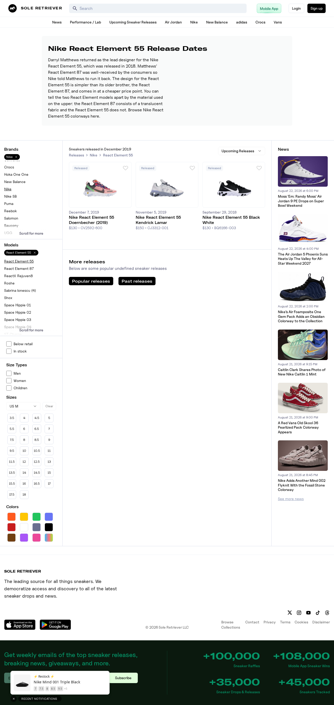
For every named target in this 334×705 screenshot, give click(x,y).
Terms (285, 622)
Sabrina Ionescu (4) (20, 290)
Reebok (10, 211)
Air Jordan (173, 22)
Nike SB (10, 196)
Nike (194, 22)
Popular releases (91, 281)
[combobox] (23, 406)
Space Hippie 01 (17, 305)
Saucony (11, 225)
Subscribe (123, 678)
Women (20, 380)
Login (296, 8)
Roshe (9, 283)
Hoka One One (16, 174)
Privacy (270, 622)
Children (20, 388)
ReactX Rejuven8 (18, 276)
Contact (252, 622)
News (57, 22)
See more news (291, 498)
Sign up (317, 8)
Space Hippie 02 (17, 312)
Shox (8, 297)
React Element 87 (19, 268)
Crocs (260, 22)
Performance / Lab (85, 22)
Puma (8, 203)
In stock (20, 351)
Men (17, 373)
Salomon (11, 218)
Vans (278, 22)
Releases (76, 155)
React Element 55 (19, 261)
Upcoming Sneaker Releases (133, 22)
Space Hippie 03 (17, 319)
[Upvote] (125, 168)
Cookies (301, 622)
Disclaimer (321, 622)
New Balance (217, 22)
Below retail (23, 344)
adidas (241, 22)
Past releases (137, 281)
